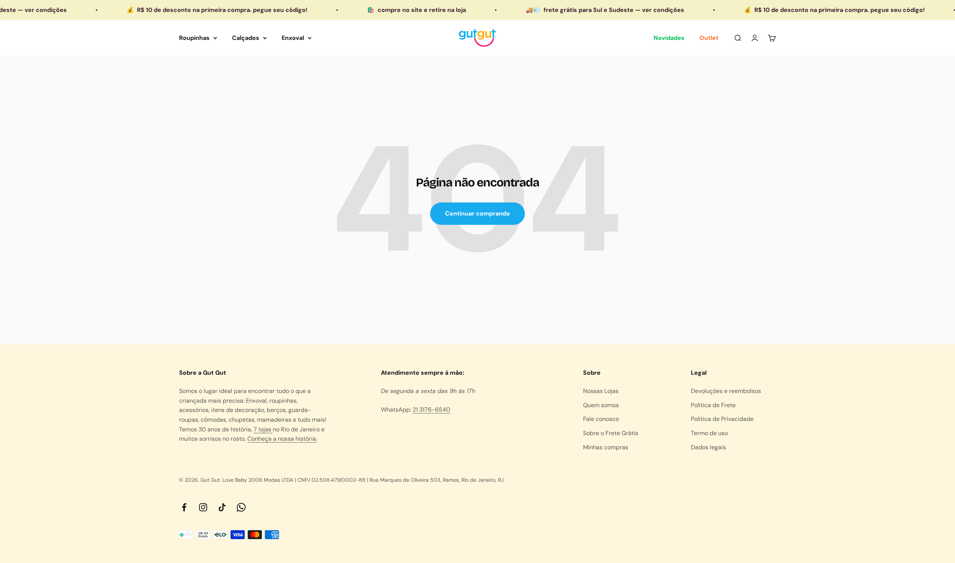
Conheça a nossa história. (282, 439)
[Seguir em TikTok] (222, 507)
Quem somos (601, 405)
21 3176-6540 (431, 409)
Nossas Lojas (601, 391)
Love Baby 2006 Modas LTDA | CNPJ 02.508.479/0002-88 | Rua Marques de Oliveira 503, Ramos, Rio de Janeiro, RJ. (363, 479)
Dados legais (708, 447)
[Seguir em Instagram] (203, 507)
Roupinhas (194, 38)
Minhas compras (605, 447)
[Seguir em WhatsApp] (241, 507)
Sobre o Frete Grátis (610, 433)
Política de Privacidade (722, 419)
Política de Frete (713, 405)
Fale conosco (601, 419)
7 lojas (263, 429)
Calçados (245, 38)
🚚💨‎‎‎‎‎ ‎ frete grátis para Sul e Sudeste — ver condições (583, 10)
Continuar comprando (477, 213)
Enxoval (293, 38)
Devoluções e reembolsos (726, 391)
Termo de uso (709, 433)
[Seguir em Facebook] (184, 507)
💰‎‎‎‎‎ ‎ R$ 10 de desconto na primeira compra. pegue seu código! (194, 10)
